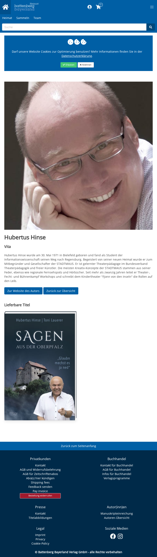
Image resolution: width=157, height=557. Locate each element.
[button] (152, 7)
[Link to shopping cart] (98, 7)
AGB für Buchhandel (117, 470)
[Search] (150, 27)
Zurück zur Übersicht (60, 291)
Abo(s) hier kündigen (40, 478)
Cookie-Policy (40, 543)
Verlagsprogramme (117, 478)
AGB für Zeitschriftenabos (40, 474)
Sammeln (22, 18)
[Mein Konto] (89, 7)
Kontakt (40, 465)
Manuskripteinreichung (117, 513)
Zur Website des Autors (23, 291)
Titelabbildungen (40, 518)
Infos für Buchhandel (116, 474)
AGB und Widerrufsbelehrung (40, 470)
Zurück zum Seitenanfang (78, 446)
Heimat (7, 18)
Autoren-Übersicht (116, 518)
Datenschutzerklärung (77, 56)
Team (37, 18)
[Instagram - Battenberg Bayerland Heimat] (120, 535)
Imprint (40, 535)
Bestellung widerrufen (40, 495)
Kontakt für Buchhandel (116, 465)
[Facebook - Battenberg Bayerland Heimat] (113, 535)
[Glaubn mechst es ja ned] (40, 365)
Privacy (40, 539)
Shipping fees (40, 482)
